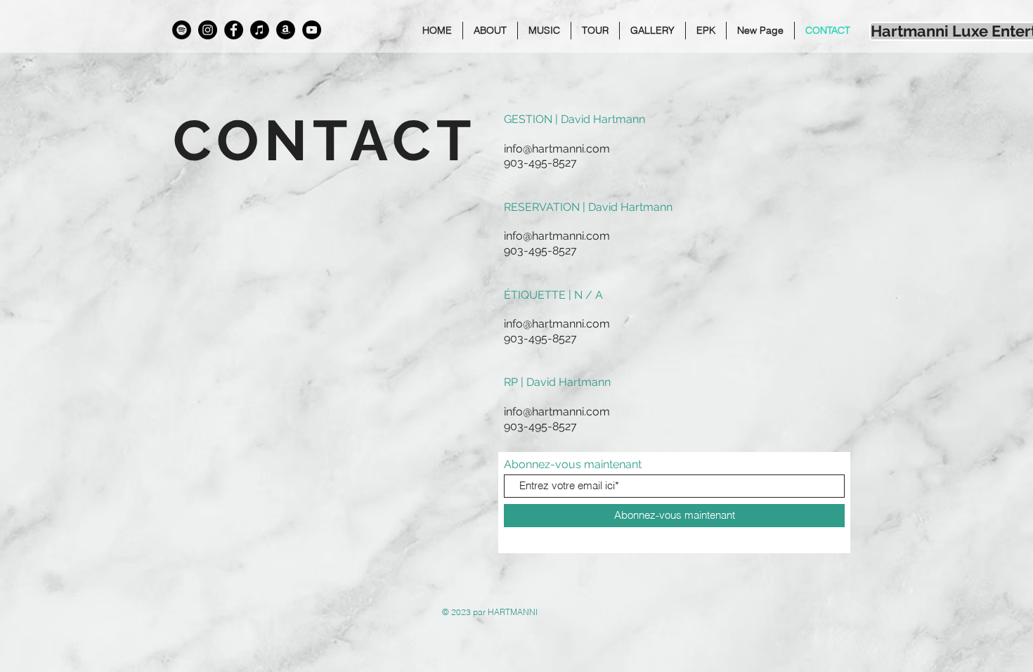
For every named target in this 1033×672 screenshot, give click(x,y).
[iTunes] (259, 29)
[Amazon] (285, 29)
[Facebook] (233, 29)
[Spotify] (181, 29)
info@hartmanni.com (557, 148)
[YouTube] (311, 29)
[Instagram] (207, 29)
